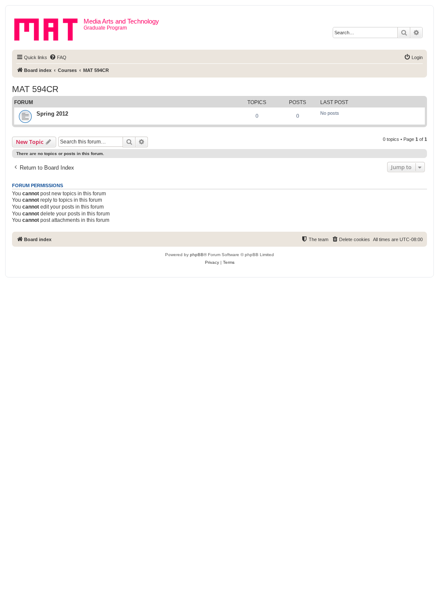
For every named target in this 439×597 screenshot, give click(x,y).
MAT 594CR (35, 89)
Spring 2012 (52, 113)
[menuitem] (57, 57)
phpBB (197, 254)
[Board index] (49, 28)
